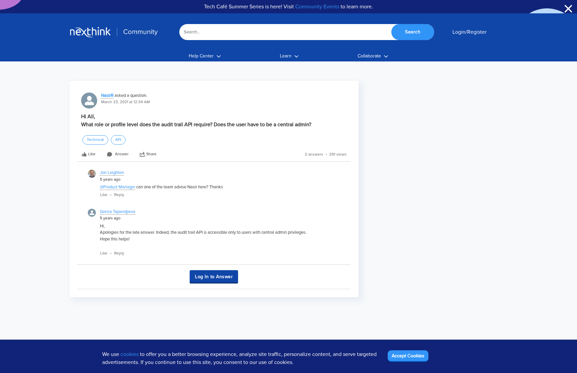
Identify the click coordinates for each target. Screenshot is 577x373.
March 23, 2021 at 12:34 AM (125, 102)
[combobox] (306, 32)
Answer (122, 154)
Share (151, 154)
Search (412, 32)
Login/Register (469, 32)
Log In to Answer (214, 276)
